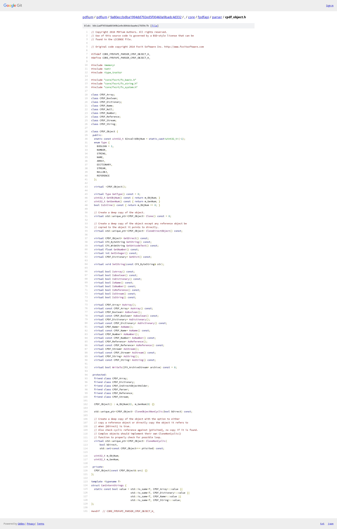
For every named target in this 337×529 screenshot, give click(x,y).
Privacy (31, 523)
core (191, 17)
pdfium (87, 17)
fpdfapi (203, 17)
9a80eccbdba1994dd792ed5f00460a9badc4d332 (145, 17)
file (154, 25)
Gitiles (21, 523)
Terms (40, 523)
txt (322, 523)
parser (217, 17)
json (330, 523)
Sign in (329, 5)
